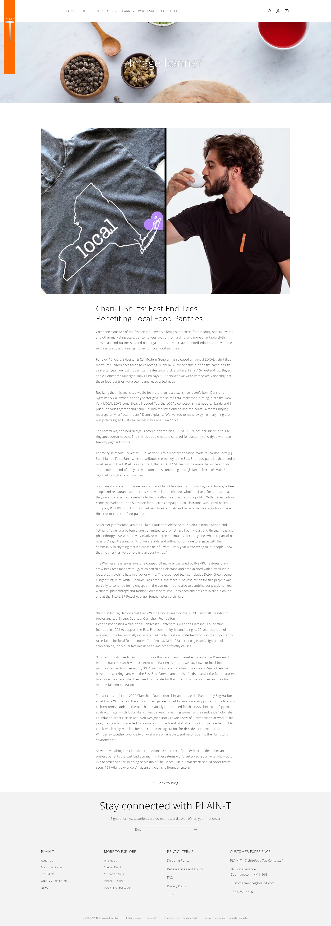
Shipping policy (192, 917)
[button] (85, 11)
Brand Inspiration (52, 867)
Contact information (214, 917)
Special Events (113, 867)
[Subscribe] (195, 829)
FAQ (170, 877)
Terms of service (171, 917)
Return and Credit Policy (185, 869)
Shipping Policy (178, 860)
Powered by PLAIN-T (112, 917)
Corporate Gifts (114, 874)
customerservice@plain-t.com (252, 883)
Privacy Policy (177, 886)
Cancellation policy (238, 917)
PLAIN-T (95, 917)
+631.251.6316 (242, 892)
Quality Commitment (54, 881)
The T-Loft (47, 874)
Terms (171, 895)
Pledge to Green (114, 881)
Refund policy (133, 917)
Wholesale (110, 860)
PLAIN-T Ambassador (117, 887)
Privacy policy (152, 917)
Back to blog (167, 783)
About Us (47, 860)
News (44, 887)
